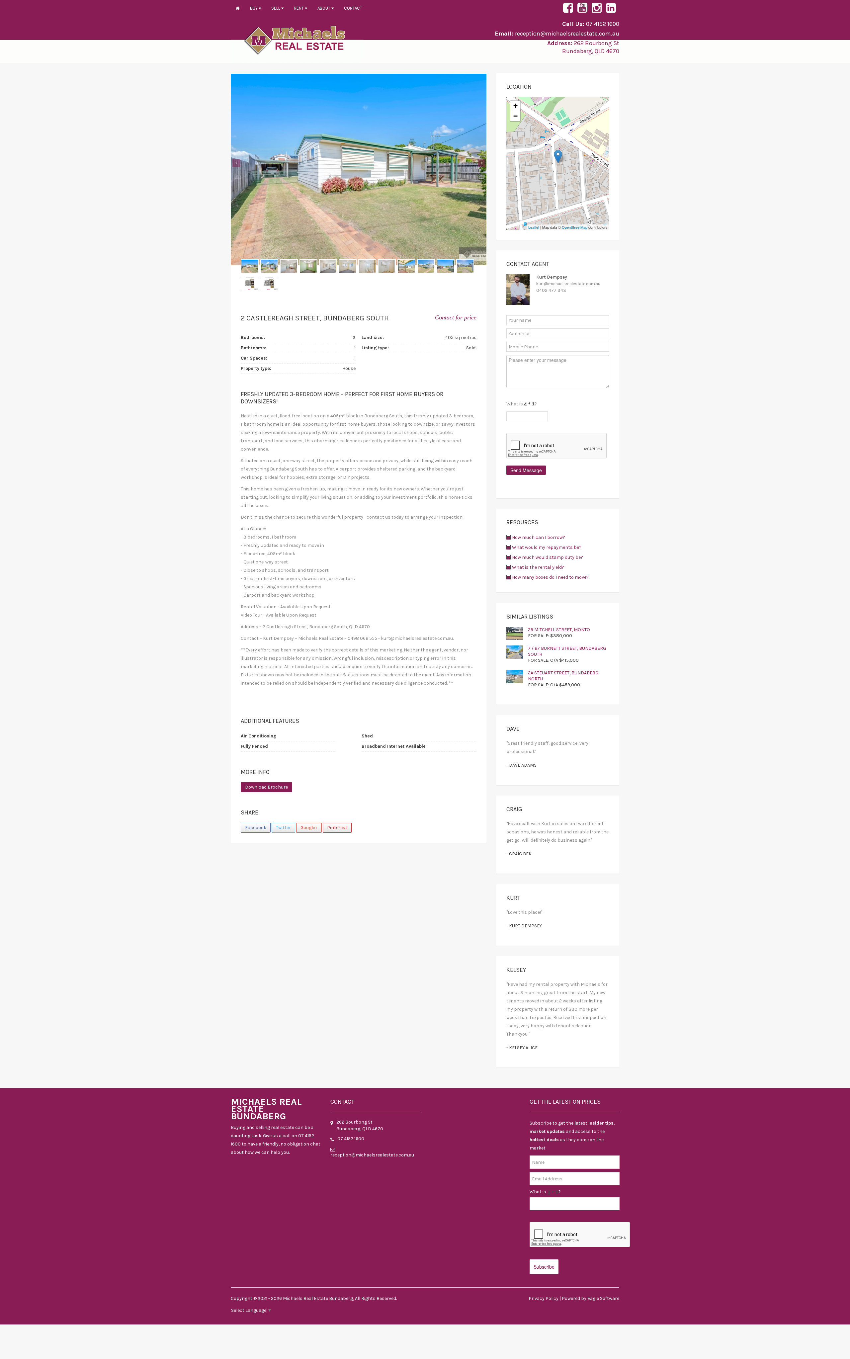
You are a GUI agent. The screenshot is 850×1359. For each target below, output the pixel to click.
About (324, 8)
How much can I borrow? (538, 537)
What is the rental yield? (537, 567)
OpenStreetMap (574, 227)
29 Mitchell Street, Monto (559, 630)
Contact (353, 8)
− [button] (515, 116)
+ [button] (515, 106)
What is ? (545, 1192)
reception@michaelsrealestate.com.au (567, 33)
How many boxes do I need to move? (550, 577)
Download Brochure (266, 787)
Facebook (255, 827)
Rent (299, 8)
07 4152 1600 (602, 24)
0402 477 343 (551, 290)
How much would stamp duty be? (547, 557)
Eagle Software (603, 1298)
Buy (254, 8)
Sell (276, 8)
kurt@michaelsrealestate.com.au (568, 283)
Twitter (283, 827)
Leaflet (533, 227)
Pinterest (337, 827)
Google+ (308, 827)
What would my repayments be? (546, 547)
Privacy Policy (543, 1298)
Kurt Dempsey (551, 277)
